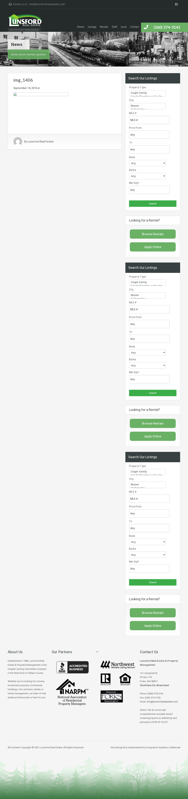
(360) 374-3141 (167, 27)
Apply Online (152, 247)
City (131, 100)
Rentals (104, 27)
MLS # (133, 113)
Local (123, 27)
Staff (114, 27)
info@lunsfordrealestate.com (47, 4)
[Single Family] (147, 93)
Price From (135, 127)
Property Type (137, 87)
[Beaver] (147, 106)
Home (80, 27)
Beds (132, 157)
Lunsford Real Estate (41, 141)
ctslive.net (175, 747)
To (130, 142)
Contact (134, 27)
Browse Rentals (153, 234)
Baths (132, 170)
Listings (92, 27)
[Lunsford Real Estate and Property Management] (25, 22)
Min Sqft (134, 182)
